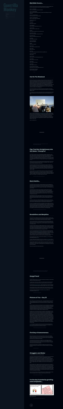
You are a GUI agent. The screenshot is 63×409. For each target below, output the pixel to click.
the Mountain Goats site (43, 113)
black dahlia (35, 209)
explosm (40, 398)
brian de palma (38, 209)
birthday (35, 327)
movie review (44, 209)
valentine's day (43, 398)
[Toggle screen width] (7, 18)
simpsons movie (41, 271)
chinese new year (36, 292)
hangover (39, 327)
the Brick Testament (37, 284)
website (38, 144)
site (35, 170)
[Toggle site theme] (6, 18)
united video (44, 327)
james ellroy (41, 209)
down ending (40, 270)
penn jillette (45, 270)
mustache (40, 176)
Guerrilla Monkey (11, 7)
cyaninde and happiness (36, 398)
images (39, 292)
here (38, 171)
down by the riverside (36, 270)
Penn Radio (48, 239)
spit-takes (36, 144)
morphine (43, 270)
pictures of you (36, 271)
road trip (39, 271)
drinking (37, 176)
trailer (46, 271)
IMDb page (39, 231)
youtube (40, 144)
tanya (44, 176)
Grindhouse (44, 289)
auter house (35, 176)
